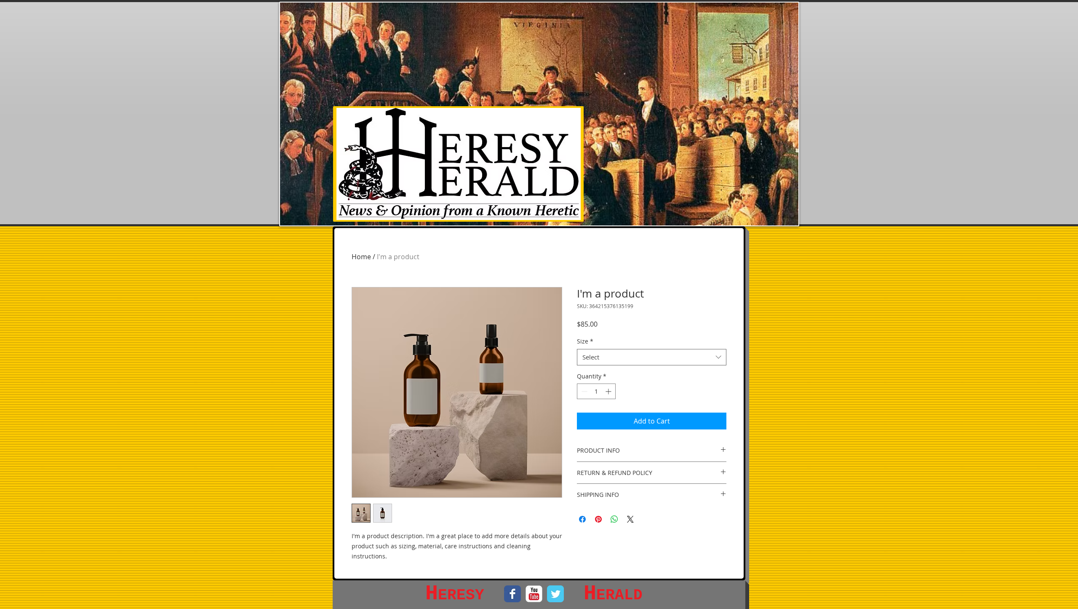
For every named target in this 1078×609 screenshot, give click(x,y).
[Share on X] (630, 519)
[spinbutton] (596, 391)
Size (585, 341)
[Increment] (609, 391)
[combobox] (651, 357)
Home (361, 256)
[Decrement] (583, 391)
